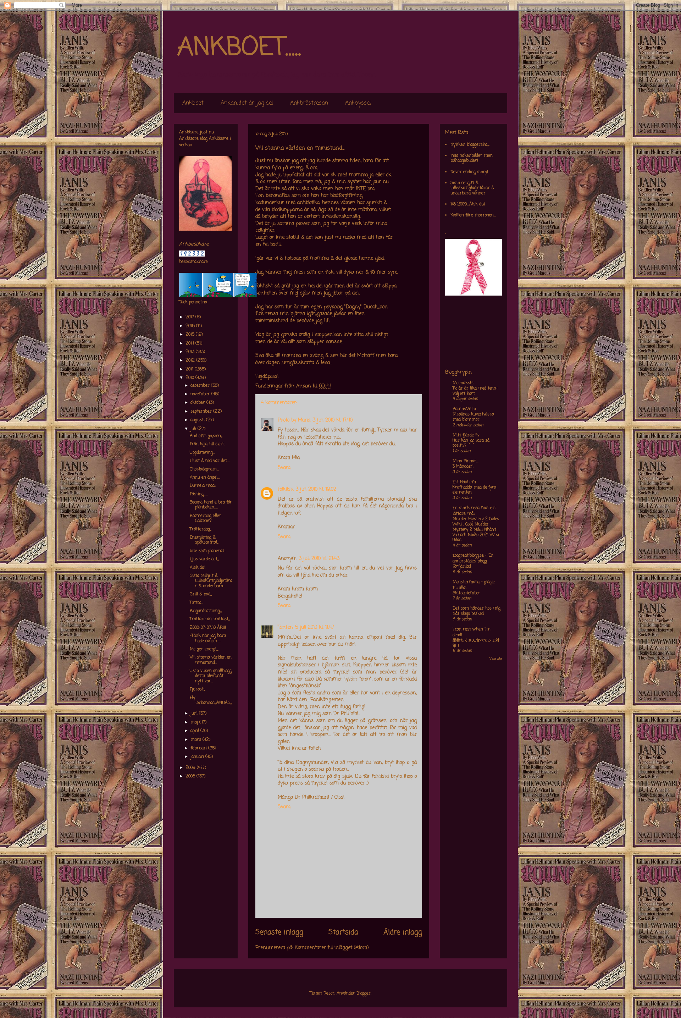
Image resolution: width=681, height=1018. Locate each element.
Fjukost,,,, (197, 689)
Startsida (343, 932)
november (200, 394)
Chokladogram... (204, 469)
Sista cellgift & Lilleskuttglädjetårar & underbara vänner (472, 188)
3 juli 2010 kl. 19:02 (315, 489)
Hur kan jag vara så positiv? (471, 443)
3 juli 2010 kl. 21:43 (319, 558)
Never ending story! (469, 172)
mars (196, 740)
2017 (190, 317)
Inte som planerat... (208, 551)
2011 (190, 369)
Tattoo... (196, 603)
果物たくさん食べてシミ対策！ (476, 643)
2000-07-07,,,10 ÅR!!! (208, 627)
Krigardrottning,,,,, (206, 611)
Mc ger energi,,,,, (204, 649)
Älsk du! (197, 568)
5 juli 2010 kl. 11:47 (314, 627)
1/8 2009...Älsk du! (467, 204)
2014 (190, 343)
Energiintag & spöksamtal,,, (204, 540)
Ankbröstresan (309, 103)
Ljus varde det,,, (204, 559)
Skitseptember (466, 593)
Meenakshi (463, 383)
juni (194, 713)
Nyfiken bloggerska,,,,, (469, 145)
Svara (284, 468)
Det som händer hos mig (476, 608)
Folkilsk (285, 489)
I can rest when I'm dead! (472, 632)
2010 (190, 378)
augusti (198, 420)
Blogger (363, 993)
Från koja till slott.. (207, 444)
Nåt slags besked (468, 614)
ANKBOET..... (239, 48)
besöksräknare (193, 262)
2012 (191, 360)
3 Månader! (463, 466)
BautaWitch (464, 409)
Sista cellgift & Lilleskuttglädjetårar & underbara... (211, 581)
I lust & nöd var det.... (210, 461)
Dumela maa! (203, 486)
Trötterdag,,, (200, 529)
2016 (191, 326)
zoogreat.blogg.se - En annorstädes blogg (473, 558)
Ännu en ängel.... (205, 477)
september (201, 411)
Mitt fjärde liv (466, 435)
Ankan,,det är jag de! (247, 103)
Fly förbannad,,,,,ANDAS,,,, (211, 700)
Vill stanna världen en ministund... (211, 660)
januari (197, 757)
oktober (198, 403)
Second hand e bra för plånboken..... (211, 505)
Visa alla (495, 658)
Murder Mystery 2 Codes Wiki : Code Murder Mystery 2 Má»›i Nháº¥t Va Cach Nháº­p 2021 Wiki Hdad (476, 529)
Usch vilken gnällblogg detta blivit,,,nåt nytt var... (211, 676)
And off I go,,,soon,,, (206, 436)
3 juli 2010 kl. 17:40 (332, 420)
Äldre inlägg (402, 932)
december (200, 386)
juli (194, 429)
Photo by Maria (294, 420)
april (195, 731)
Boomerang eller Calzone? (205, 518)
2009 (191, 768)
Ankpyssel (358, 103)
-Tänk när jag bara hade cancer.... (208, 638)
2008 (191, 776)
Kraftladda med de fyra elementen (474, 490)
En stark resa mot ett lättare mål (474, 511)
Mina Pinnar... (465, 461)
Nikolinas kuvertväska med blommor (473, 417)
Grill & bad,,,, (201, 594)
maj (194, 722)
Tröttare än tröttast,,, (209, 619)
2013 (191, 352)
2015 (191, 334)
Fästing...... (199, 494)
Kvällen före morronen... (473, 215)
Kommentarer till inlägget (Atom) (332, 948)
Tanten (285, 627)
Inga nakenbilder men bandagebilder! (471, 158)
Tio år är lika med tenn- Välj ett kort (475, 391)
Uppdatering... (202, 453)
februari (199, 748)
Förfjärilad (462, 566)
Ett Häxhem (464, 482)
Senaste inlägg (279, 932)
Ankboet (193, 103)
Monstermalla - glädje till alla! (474, 585)
